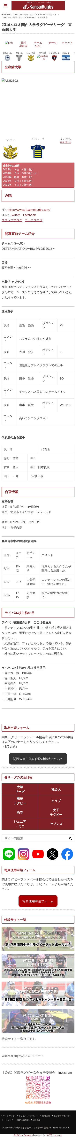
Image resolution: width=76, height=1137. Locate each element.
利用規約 (46, 1116)
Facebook (29, 215)
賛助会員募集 (23, 1120)
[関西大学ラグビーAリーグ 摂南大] (66, 60)
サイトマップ (9, 1116)
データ (53, 42)
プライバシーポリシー (28, 1116)
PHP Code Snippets (23, 1135)
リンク (10, 1120)
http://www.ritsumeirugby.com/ (29, 209)
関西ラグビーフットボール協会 (33, 1127)
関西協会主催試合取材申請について (38, 759)
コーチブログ (33, 220)
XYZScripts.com (54, 1135)
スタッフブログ (12, 220)
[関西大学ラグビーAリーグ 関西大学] (42, 58)
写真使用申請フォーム (38, 901)
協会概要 (37, 1120)
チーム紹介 (38, 44)
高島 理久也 (65, 142)
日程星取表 (23, 44)
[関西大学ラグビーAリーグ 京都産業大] (54, 60)
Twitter (15, 215)
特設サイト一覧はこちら (19, 1039)
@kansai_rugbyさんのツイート (23, 1055)
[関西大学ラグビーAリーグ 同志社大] (7, 60)
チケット (67, 42)
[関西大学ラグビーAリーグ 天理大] (19, 60)
